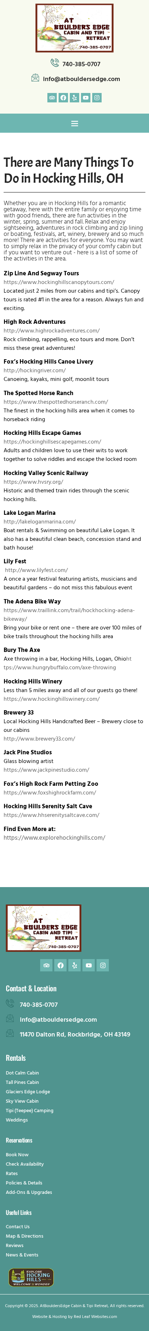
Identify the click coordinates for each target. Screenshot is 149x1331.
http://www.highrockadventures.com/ (51, 331)
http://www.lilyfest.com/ (36, 570)
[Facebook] (63, 97)
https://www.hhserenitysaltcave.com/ (51, 815)
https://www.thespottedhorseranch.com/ (56, 402)
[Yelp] (74, 97)
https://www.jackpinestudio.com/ (46, 770)
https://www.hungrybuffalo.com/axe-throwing (68, 664)
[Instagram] (97, 97)
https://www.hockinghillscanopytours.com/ (59, 282)
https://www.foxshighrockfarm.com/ (50, 793)
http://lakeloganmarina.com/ (40, 522)
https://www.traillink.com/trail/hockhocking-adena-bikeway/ (69, 615)
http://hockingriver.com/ (34, 371)
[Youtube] (85, 97)
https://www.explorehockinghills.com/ (54, 838)
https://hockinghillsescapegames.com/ (52, 442)
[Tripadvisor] (52, 97)
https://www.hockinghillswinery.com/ (51, 699)
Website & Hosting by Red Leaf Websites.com (74, 1317)
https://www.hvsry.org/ (33, 482)
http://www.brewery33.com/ (39, 739)
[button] (74, 123)
